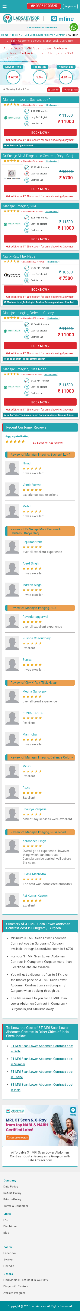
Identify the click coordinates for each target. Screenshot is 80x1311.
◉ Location (53, 89)
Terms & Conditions (16, 1205)
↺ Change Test (70, 89)
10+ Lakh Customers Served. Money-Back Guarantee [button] (40, 40)
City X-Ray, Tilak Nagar (19, 256)
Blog (6, 1232)
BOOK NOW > (40, 132)
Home (4, 35)
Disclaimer (10, 1226)
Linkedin (8, 1266)
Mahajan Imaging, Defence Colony (28, 313)
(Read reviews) (52, 105)
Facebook (9, 1253)
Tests (15, 35)
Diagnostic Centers (15, 1286)
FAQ (6, 1219)
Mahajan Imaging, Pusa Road (24, 369)
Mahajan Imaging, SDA (19, 206)
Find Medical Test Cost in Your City (25, 1280)
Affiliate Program (14, 1292)
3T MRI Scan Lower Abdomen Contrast (43, 35)
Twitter (8, 1259)
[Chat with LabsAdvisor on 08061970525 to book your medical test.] (74, 27)
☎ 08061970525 (44, 6)
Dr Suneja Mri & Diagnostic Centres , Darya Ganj (38, 156)
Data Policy (10, 1186)
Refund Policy (12, 1193)
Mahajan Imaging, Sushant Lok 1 (27, 100)
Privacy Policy (12, 1199)
